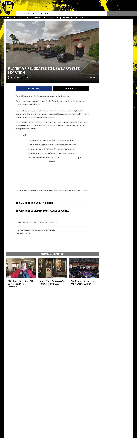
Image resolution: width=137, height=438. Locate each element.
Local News (27, 233)
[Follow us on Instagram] (94, 13)
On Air (27, 13)
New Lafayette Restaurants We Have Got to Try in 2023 (52, 282)
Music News (79, 18)
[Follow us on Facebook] (89, 13)
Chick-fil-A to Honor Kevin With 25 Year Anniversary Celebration (20, 284)
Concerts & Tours (16, 18)
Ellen (13, 77)
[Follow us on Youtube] (99, 13)
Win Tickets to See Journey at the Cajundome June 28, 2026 (83, 282)
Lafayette (27, 230)
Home (19, 13)
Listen (34, 13)
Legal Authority (67, 18)
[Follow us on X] (104, 13)
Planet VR (19, 96)
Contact (48, 13)
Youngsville (51, 230)
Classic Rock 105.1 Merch (33, 18)
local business (35, 230)
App (41, 13)
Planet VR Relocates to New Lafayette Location (39, 222)
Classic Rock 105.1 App (51, 18)
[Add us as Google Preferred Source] (84, 13)
